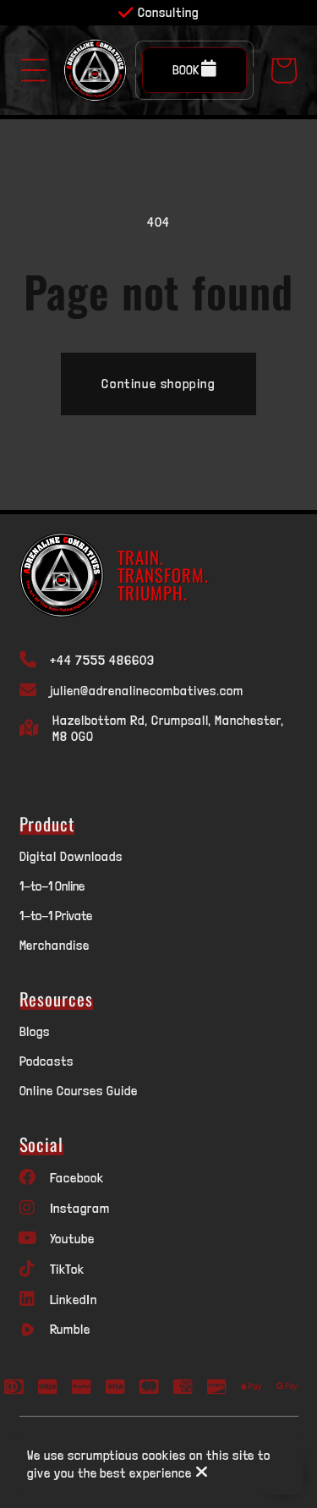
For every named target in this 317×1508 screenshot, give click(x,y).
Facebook (77, 1178)
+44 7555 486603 (102, 660)
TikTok (67, 1269)
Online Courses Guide (78, 1091)
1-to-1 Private (55, 916)
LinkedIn (74, 1299)
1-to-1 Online (52, 886)
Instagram (80, 1208)
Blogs (35, 1031)
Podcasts (46, 1061)
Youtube (73, 1239)
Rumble (70, 1329)
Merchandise (54, 945)
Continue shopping (158, 384)
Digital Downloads (71, 856)
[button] (33, 70)
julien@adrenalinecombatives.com (146, 691)
